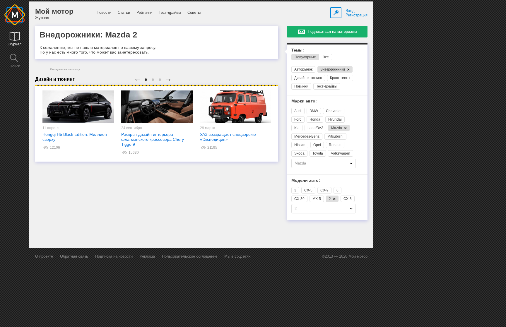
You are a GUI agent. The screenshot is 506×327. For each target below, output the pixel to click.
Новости (104, 12)
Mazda (337, 128)
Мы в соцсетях (237, 256)
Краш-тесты (340, 78)
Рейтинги (144, 12)
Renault (335, 145)
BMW (314, 111)
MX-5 (316, 199)
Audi (298, 111)
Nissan (299, 145)
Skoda (299, 153)
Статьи (124, 12)
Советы (194, 12)
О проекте (44, 256)
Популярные (305, 57)
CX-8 (347, 199)
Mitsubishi (335, 136)
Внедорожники (333, 69)
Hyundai (335, 119)
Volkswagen (340, 153)
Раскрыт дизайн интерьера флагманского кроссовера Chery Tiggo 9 (152, 139)
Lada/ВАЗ (315, 128)
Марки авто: (304, 101)
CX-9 (324, 190)
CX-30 (299, 199)
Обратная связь (74, 256)
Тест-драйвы (170, 12)
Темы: (297, 50)
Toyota (317, 153)
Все (326, 57)
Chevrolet (333, 111)
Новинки (301, 86)
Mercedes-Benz (306, 136)
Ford (298, 119)
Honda (315, 119)
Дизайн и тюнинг (308, 78)
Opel (317, 145)
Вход (350, 10)
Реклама (147, 256)
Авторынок (303, 69)
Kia (297, 128)
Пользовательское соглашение (189, 256)
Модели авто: (305, 180)
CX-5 (308, 190)
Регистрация (356, 15)
